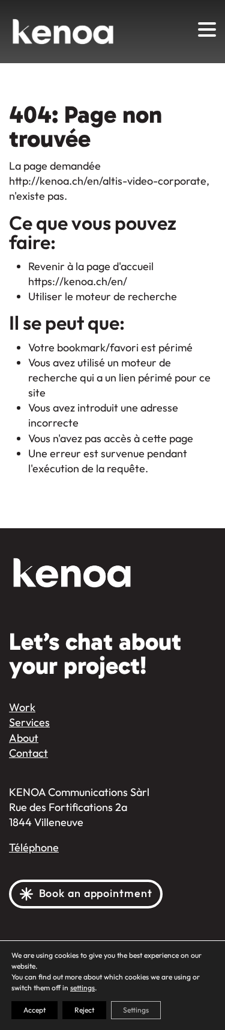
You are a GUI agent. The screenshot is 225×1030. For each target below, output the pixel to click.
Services (29, 722)
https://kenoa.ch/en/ (77, 281)
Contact (28, 753)
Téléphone (34, 847)
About (23, 738)
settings (82, 988)
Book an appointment (95, 893)
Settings (136, 1010)
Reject (84, 1010)
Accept (34, 1010)
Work (22, 707)
